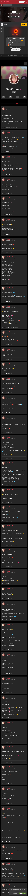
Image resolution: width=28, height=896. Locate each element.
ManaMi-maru (9, 108)
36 (4, 673)
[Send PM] (24, 97)
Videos (16, 5)
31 (4, 174)
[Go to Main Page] (8, 1)
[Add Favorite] (2, 24)
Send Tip (10, 127)
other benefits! (18, 47)
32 (4, 283)
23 (4, 359)
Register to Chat (16, 49)
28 (4, 692)
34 (4, 566)
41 (4, 841)
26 (4, 193)
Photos (21, 5)
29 (4, 214)
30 (4, 127)
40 (4, 649)
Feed (17, 102)
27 (4, 151)
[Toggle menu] (1, 2)
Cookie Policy (18, 890)
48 (4, 880)
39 (4, 583)
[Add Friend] (17, 97)
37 (4, 252)
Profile (2, 102)
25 (4, 373)
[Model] (25, 63)
